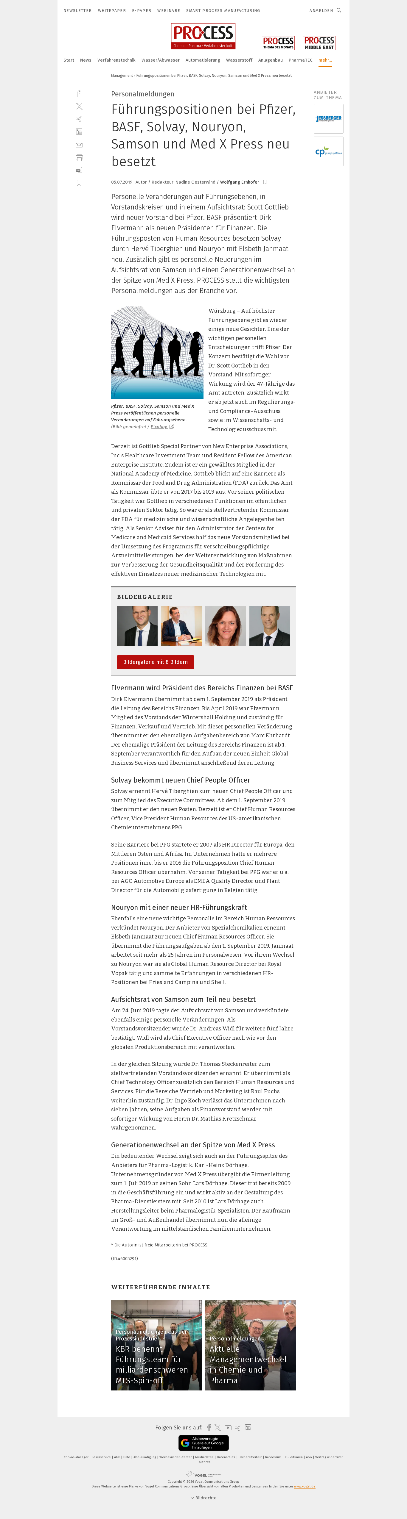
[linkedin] (79, 131)
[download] (79, 170)
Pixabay (159, 426)
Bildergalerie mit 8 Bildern (155, 662)
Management (122, 75)
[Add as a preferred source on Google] (203, 1443)
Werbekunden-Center (176, 1457)
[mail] (79, 144)
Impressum (273, 1457)
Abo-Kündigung (145, 1457)
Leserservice (102, 1457)
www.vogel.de (305, 1486)
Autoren (205, 1462)
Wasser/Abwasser (161, 60)
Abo (309, 1457)
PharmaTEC (301, 60)
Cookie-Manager (76, 1457)
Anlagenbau (270, 60)
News (85, 60)
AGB (117, 1457)
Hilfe (127, 1457)
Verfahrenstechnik (116, 60)
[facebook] (79, 93)
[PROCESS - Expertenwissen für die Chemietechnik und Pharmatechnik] (68, 59)
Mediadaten (205, 1457)
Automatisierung (203, 60)
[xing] (79, 119)
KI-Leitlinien (294, 1457)
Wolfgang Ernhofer (239, 182)
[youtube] (227, 1428)
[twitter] (79, 106)
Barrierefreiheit (251, 1457)
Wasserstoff (239, 60)
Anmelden (321, 10)
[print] (79, 157)
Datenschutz (226, 1457)
